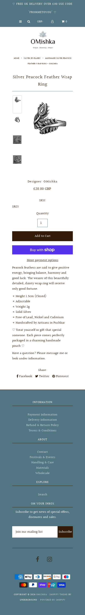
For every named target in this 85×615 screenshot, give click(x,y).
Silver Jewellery (32, 58)
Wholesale (42, 473)
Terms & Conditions (43, 430)
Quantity (42, 213)
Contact (42, 452)
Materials (42, 468)
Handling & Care (42, 462)
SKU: (42, 200)
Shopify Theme (58, 594)
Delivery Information (42, 419)
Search (42, 494)
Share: (42, 370)
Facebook (25, 376)
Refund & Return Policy (42, 425)
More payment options (42, 260)
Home (16, 58)
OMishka (41, 594)
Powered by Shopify (52, 600)
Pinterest (62, 376)
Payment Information (42, 414)
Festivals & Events (42, 457)
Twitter (43, 376)
